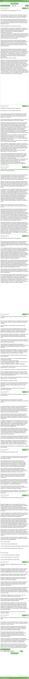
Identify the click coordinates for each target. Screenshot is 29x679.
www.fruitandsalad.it (4, 164)
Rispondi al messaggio (5, 5)
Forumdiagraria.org (4, 677)
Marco (24, 8)
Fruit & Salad (6, 1)
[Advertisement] (14, 89)
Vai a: (1, 651)
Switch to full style (14, 3)
